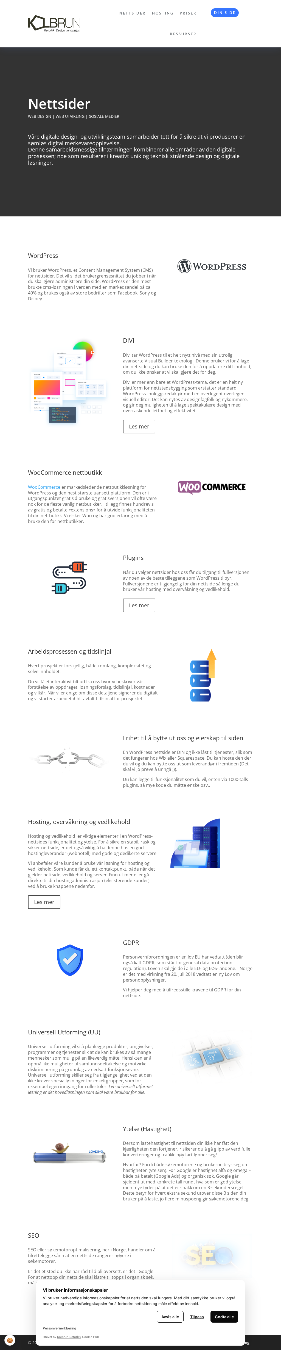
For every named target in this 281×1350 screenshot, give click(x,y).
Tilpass (197, 1316)
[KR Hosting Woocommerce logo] (211, 505)
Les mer (139, 426)
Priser (188, 13)
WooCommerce (44, 487)
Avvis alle (170, 1316)
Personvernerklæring (59, 1328)
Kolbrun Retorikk (69, 1337)
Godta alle (224, 1316)
